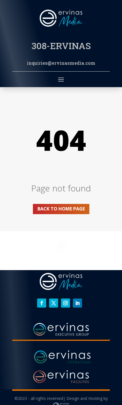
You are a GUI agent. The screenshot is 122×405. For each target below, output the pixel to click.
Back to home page (61, 209)
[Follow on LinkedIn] (77, 303)
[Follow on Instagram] (65, 303)
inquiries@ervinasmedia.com (61, 63)
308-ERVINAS (61, 45)
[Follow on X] (53, 303)
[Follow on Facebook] (41, 303)
